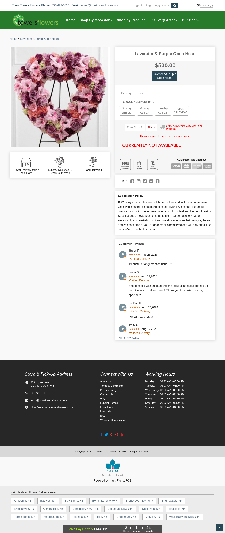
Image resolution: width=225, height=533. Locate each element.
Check (151, 127)
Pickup (141, 93)
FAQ (102, 398)
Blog (102, 415)
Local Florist (107, 407)
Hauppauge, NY (54, 516)
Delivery (126, 93)
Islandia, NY (80, 516)
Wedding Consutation (112, 419)
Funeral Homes (109, 402)
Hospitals (105, 411)
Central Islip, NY (53, 508)
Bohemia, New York (104, 500)
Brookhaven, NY (24, 508)
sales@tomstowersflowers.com (100, 5)
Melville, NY (152, 516)
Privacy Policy (108, 390)
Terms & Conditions (111, 385)
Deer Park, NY (151, 508)
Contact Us (106, 394)
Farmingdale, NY (24, 516)
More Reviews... (129, 337)
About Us (105, 381)
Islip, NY (102, 516)
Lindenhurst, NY (126, 516)
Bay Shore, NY (74, 500)
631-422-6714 (60, 5)
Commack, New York (85, 508)
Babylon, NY (48, 500)
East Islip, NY (177, 508)
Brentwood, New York (139, 500)
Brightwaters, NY (172, 500)
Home (70, 20)
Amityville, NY (22, 500)
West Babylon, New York (184, 516)
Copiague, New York (120, 508)
